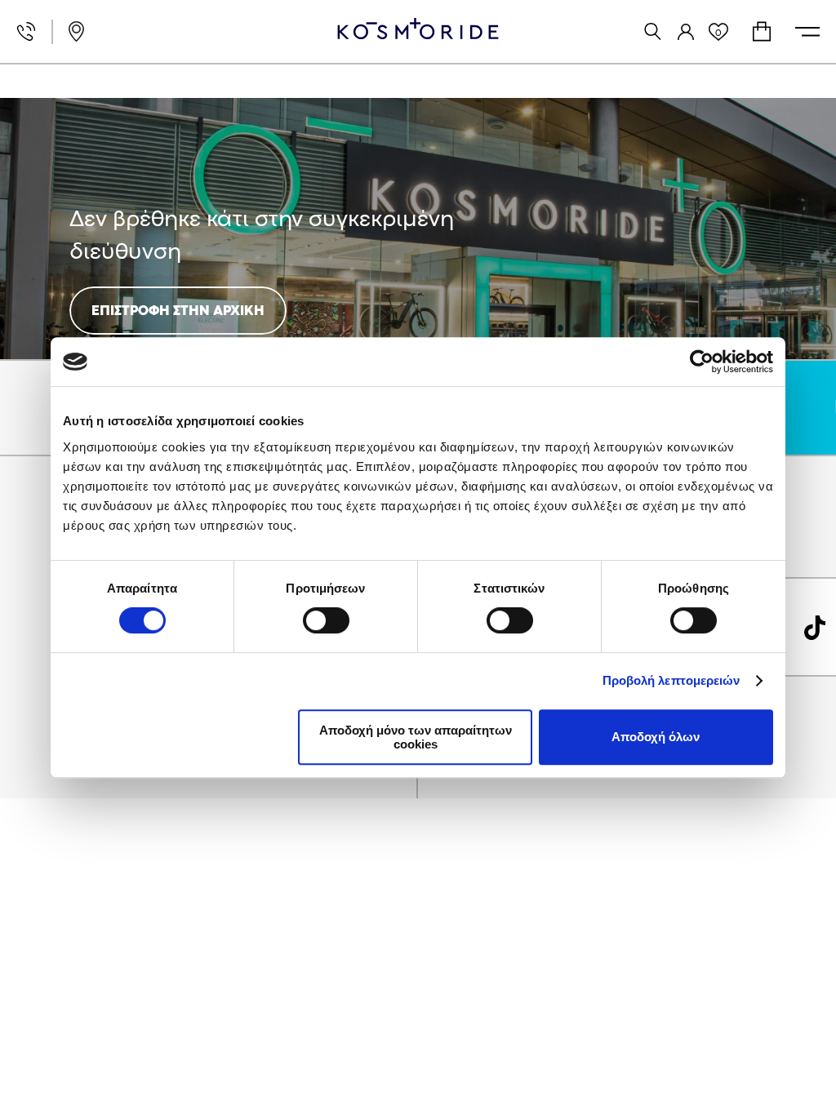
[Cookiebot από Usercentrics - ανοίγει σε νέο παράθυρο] (701, 361)
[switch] (326, 620)
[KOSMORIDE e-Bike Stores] (418, 28)
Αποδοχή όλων (655, 737)
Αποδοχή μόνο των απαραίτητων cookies (415, 737)
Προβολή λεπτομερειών (671, 680)
